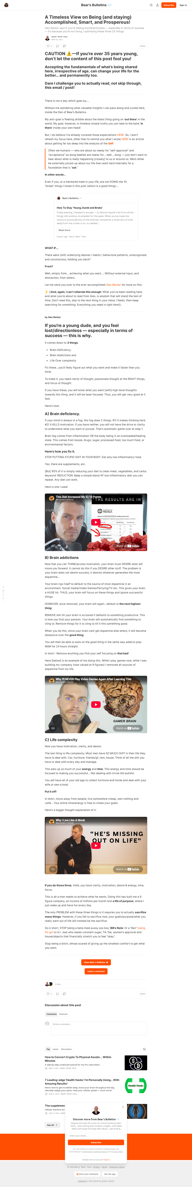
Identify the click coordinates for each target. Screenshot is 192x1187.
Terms (104, 1167)
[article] (96, 1064)
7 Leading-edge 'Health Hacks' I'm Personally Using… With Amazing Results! (82, 1081)
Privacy (96, 1167)
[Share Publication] (157, 5)
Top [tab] (48, 1049)
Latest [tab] (55, 1049)
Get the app (110, 1174)
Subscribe (169, 5)
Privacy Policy (117, 1151)
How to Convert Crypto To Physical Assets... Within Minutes (78, 1059)
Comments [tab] (52, 1014)
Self (110, 143)
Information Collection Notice (95, 1151)
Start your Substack (88, 1174)
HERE (120, 135)
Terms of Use (109, 1149)
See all (50, 1125)
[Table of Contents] (3, 593)
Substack (82, 1181)
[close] (123, 1107)
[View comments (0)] (57, 46)
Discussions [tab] (66, 1049)
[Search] (151, 5)
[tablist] (57, 1014)
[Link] (41, 56)
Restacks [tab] (63, 1014)
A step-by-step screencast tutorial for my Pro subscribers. (72, 1064)
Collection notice (117, 1167)
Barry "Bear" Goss (59, 37)
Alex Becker (113, 284)
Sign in (183, 5)
